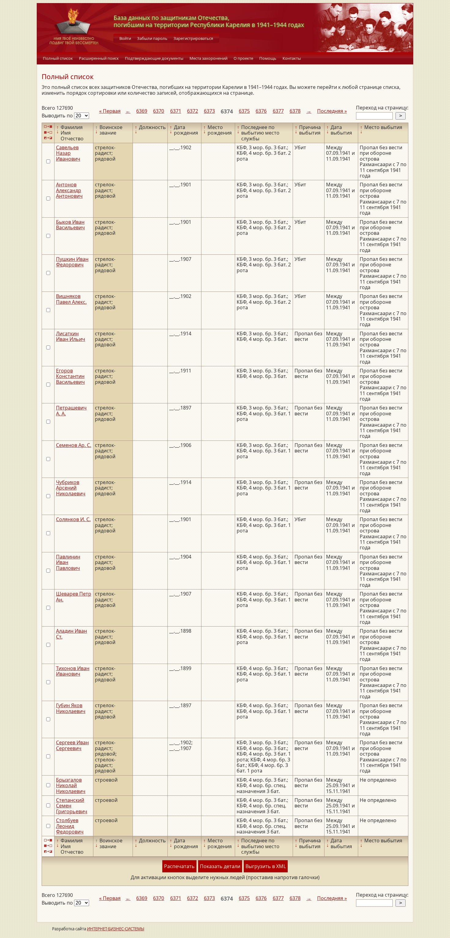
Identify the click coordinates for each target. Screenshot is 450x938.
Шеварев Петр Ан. (73, 596)
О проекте (243, 58)
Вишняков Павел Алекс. (71, 299)
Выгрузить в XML (266, 866)
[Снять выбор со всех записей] (48, 132)
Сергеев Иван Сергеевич (72, 745)
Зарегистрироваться (193, 38)
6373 (209, 111)
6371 (175, 111)
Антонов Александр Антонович (69, 190)
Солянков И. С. (73, 519)
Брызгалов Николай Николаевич (70, 785)
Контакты (292, 58)
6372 (192, 111)
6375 (244, 111)
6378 (295, 111)
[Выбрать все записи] (48, 126)
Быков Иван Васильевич (70, 225)
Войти (125, 38)
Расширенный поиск (99, 58)
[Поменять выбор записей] (48, 138)
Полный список (58, 58)
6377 (278, 111)
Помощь (267, 58)
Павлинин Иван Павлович (68, 562)
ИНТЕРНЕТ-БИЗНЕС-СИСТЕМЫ (115, 929)
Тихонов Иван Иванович (72, 671)
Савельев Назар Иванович (68, 153)
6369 (141, 111)
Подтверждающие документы (154, 58)
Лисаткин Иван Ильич (70, 336)
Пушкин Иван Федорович (72, 262)
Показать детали (220, 866)
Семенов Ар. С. (73, 445)
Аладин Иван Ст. (71, 633)
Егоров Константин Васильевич (70, 376)
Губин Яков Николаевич (70, 708)
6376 (261, 111)
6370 (158, 111)
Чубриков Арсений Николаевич (70, 488)
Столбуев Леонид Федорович (70, 826)
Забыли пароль (152, 38)
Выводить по (58, 115)
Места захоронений (208, 58)
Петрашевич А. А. (71, 410)
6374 (227, 111)
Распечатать (179, 866)
